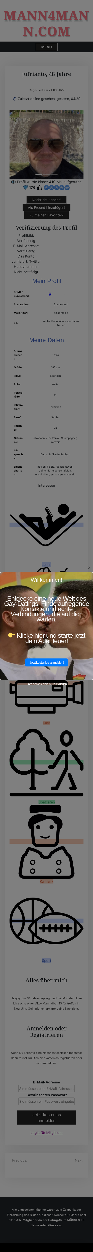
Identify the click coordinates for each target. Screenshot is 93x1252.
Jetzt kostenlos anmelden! (46, 662)
